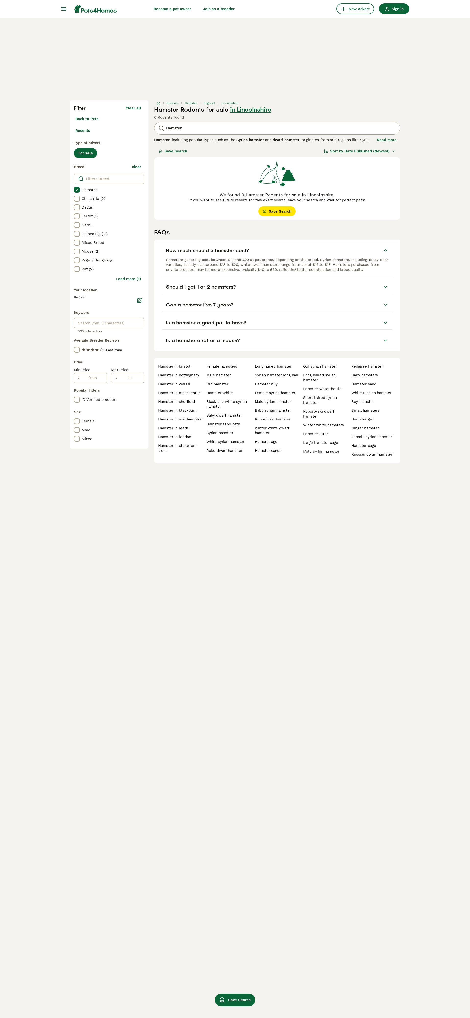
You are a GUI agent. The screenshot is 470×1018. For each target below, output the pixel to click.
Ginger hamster (365, 428)
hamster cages (268, 450)
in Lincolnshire (250, 109)
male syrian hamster (273, 401)
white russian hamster (372, 393)
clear (136, 167)
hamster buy (266, 384)
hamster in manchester (179, 393)
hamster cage (364, 445)
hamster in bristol (174, 366)
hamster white (219, 393)
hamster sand (364, 384)
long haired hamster (273, 366)
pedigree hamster (367, 366)
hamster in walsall (175, 384)
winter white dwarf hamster (272, 430)
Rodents (82, 130)
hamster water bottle (322, 389)
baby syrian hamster (273, 410)
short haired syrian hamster (320, 400)
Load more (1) (128, 279)
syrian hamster (219, 433)
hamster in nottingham (178, 375)
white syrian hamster (225, 442)
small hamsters (365, 410)
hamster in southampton (180, 419)
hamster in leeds (173, 428)
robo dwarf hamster (224, 450)
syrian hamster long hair (276, 375)
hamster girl (363, 419)
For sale (85, 153)
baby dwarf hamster (224, 415)
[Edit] (139, 300)
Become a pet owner (172, 9)
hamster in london (174, 437)
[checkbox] (77, 190)
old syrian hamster (320, 366)
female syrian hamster (275, 393)
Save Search (175, 151)
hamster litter (315, 434)
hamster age (266, 442)
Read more (387, 140)
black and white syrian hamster (226, 404)
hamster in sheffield (176, 401)
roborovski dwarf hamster (318, 414)
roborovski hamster (273, 419)
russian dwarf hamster (372, 454)
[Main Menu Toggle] (64, 9)
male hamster (218, 375)
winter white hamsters (323, 425)
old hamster (217, 384)
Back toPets (86, 119)
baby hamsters (365, 375)
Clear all (133, 108)
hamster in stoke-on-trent (177, 448)
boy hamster (363, 401)
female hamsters (221, 366)
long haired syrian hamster (319, 377)
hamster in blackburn (177, 410)
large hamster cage (320, 443)
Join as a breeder (219, 9)
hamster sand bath (223, 424)
